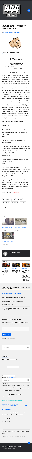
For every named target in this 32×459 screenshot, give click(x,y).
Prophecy (4, 23)
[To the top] (28, 443)
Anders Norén (11, 448)
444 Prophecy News (8, 32)
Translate (13, 377)
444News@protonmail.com (11, 293)
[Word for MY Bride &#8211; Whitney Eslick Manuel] (8, 221)
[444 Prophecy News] (16, 10)
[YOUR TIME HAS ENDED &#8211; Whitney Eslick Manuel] (8, 235)
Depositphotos (15, 192)
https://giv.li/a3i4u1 (7, 409)
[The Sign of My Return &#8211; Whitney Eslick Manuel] (21, 221)
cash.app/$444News (7, 397)
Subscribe (6, 334)
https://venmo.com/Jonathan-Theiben (12, 400)
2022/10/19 (18, 32)
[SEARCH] (28, 347)
